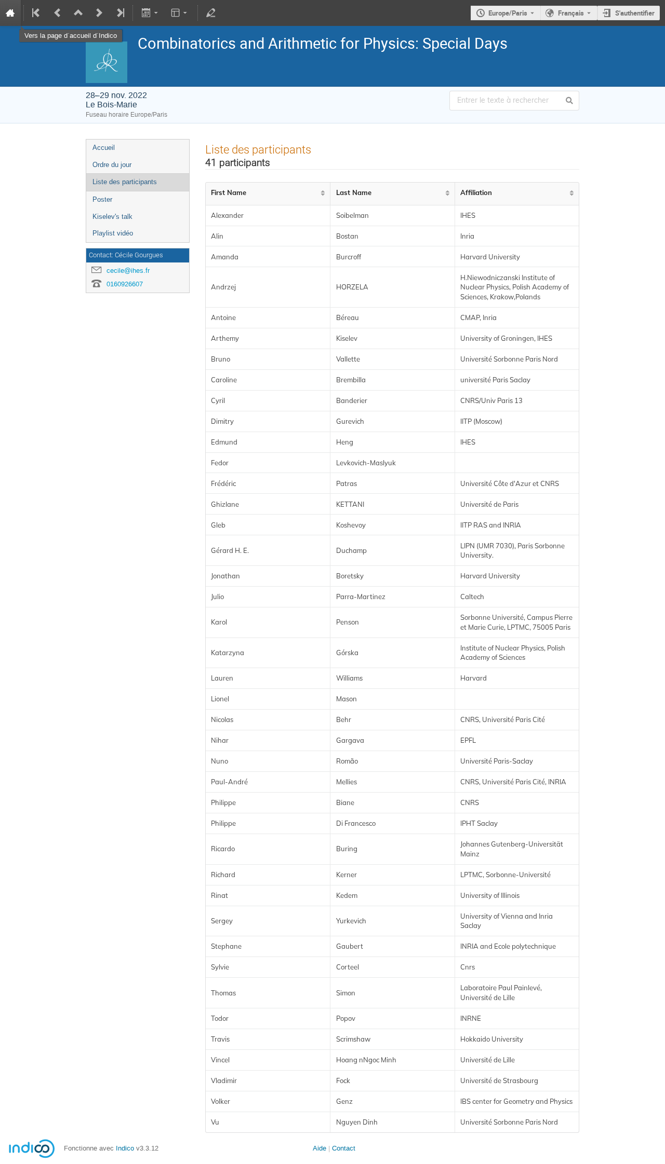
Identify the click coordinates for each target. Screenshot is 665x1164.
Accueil (103, 147)
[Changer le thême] (180, 13)
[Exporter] (150, 13)
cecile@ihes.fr (128, 270)
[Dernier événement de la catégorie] (119, 13)
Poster (102, 199)
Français (571, 13)
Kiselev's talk (112, 216)
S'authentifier (635, 13)
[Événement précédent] (57, 13)
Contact (343, 1148)
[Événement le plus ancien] (36, 13)
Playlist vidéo (112, 233)
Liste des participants (124, 182)
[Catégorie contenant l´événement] (78, 13)
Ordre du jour (111, 165)
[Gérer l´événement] (211, 13)
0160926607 (125, 284)
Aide (319, 1148)
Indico (125, 1148)
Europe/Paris (507, 13)
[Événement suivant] (99, 13)
